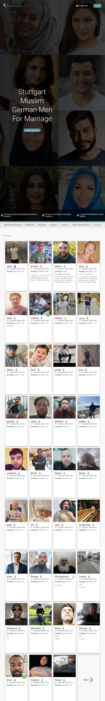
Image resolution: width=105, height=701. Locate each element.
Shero (10, 369)
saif (57, 524)
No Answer (58, 585)
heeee (57, 636)
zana (9, 266)
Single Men (29, 225)
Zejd (9, 318)
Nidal (58, 680)
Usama (35, 318)
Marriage (42, 225)
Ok (8, 636)
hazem (59, 318)
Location (64, 225)
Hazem (35, 680)
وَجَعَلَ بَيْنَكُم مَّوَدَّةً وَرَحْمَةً (62, 274)
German (53, 225)
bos (81, 369)
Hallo (80, 636)
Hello (80, 584)
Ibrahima (12, 628)
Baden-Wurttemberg (80, 225)
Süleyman (85, 524)
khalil (34, 473)
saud (33, 421)
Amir (9, 576)
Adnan (34, 576)
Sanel (58, 473)
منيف (82, 318)
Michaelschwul (63, 576)
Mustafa (36, 628)
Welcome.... (10, 326)
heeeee (57, 639)
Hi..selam (82, 639)
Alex (81, 266)
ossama (11, 473)
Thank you (82, 587)
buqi (9, 524)
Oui (8, 639)
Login (97, 6)
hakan (82, 421)
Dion (9, 680)
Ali (32, 524)
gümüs (11, 421)
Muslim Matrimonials (12, 225)
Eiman (34, 266)
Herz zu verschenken (86, 274)
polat (58, 369)
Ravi (33, 369)
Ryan (58, 628)
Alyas (82, 473)
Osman (83, 628)
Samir (58, 266)
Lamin (82, 576)
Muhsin (59, 421)
